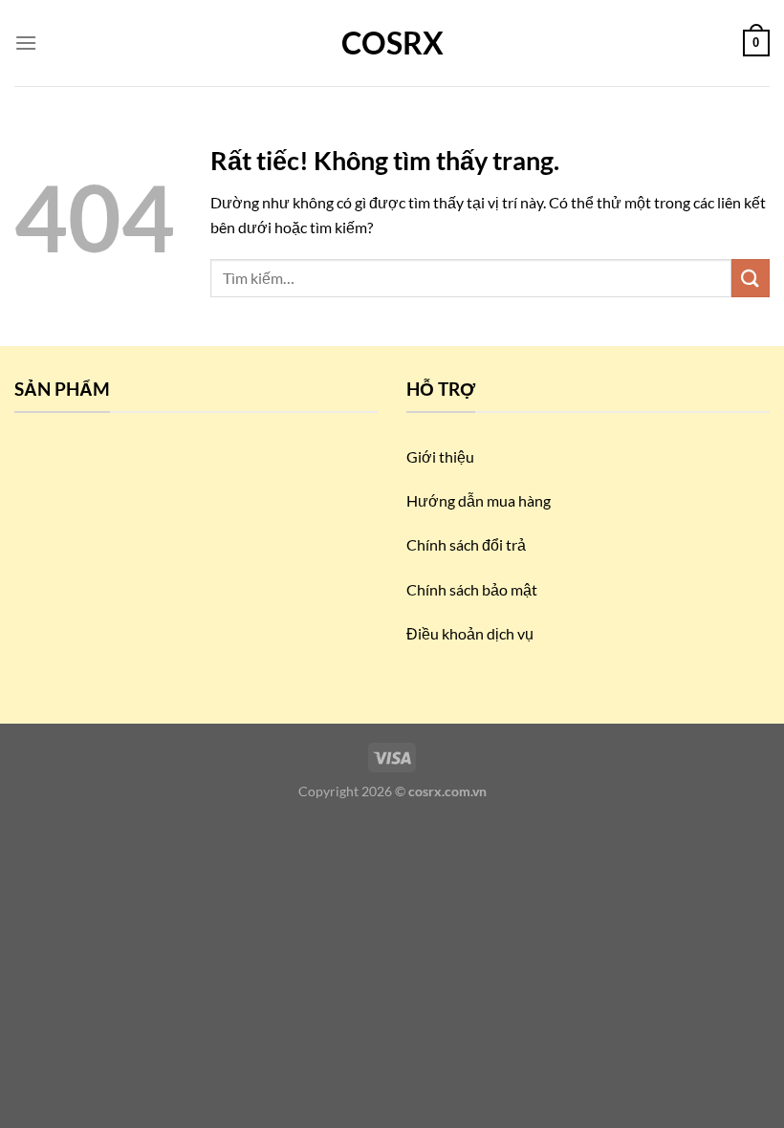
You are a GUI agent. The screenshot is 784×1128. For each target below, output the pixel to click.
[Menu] (25, 42)
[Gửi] (750, 277)
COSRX (392, 43)
